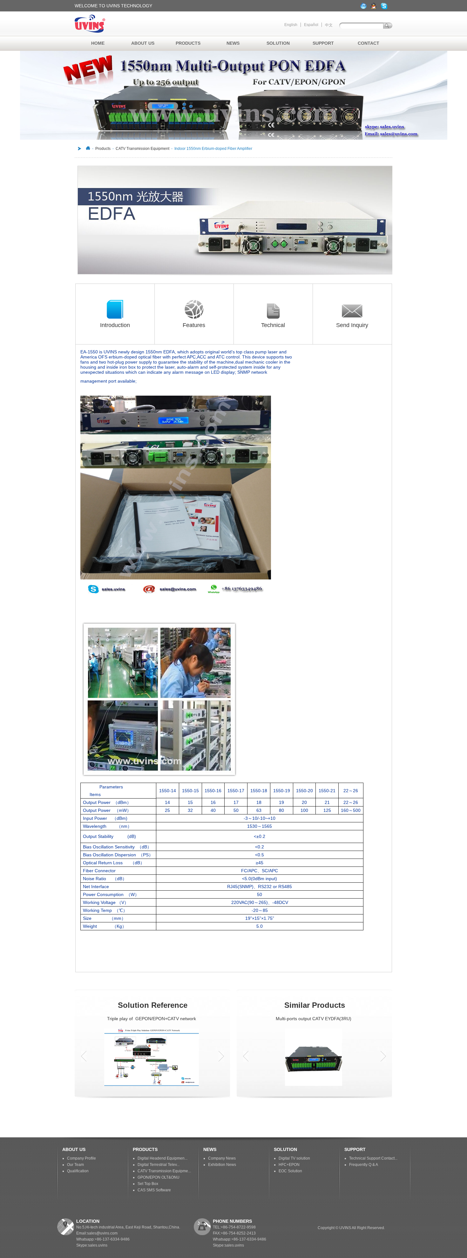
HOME (98, 43)
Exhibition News (222, 1164)
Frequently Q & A (363, 1164)
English (290, 25)
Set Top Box (148, 1183)
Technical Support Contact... (373, 1158)
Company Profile (81, 1158)
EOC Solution (290, 1171)
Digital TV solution (294, 1158)
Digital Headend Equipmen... (162, 1158)
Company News (222, 1158)
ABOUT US (142, 43)
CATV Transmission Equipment (142, 148)
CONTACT (368, 43)
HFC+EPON (289, 1164)
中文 (329, 25)
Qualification (78, 1171)
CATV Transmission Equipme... (164, 1171)
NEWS (233, 43)
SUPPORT (323, 43)
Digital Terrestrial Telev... (158, 1164)
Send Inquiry (352, 325)
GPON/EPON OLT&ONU (158, 1177)
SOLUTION (278, 43)
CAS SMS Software (154, 1190)
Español (311, 25)
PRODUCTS (188, 43)
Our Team (75, 1164)
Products (103, 148)
